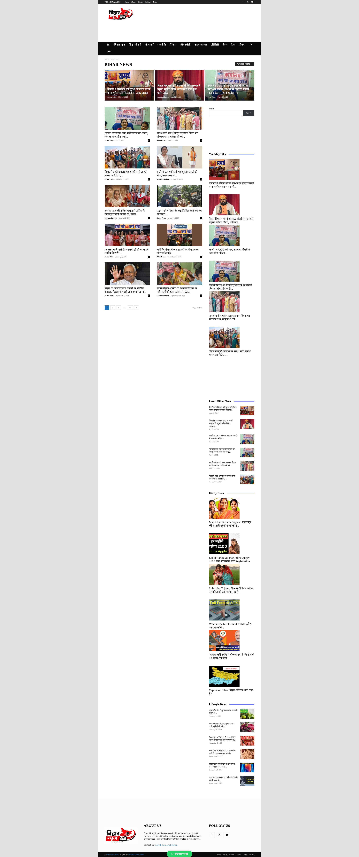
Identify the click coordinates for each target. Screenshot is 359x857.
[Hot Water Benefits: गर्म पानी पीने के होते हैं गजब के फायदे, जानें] (247, 781)
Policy (239, 854)
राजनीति (161, 44)
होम (108, 44)
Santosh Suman (163, 97)
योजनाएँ (149, 44)
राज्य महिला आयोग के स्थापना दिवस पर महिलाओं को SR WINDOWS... (177, 290)
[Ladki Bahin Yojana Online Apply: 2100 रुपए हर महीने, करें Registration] (231, 543)
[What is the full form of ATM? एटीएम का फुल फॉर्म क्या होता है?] (231, 609)
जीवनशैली (185, 44)
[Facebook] (243, 2)
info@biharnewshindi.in (166, 845)
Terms (155, 2)
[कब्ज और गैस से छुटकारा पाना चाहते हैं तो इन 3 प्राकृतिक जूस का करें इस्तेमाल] (247, 714)
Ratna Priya (111, 97)
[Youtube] (252, 2)
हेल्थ (225, 44)
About (133, 2)
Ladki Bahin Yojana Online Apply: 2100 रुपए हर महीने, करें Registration (229, 559)
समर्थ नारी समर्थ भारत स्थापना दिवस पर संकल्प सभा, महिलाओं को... (177, 134)
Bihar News (212, 97)
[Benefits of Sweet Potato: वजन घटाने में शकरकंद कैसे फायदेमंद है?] (247, 741)
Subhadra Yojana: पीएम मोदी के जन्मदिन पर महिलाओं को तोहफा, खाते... (231, 590)
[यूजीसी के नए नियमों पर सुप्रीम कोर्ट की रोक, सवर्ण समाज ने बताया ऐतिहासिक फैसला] (179, 157)
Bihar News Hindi (112, 854)
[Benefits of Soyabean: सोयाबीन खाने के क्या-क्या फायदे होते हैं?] (247, 754)
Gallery (251, 854)
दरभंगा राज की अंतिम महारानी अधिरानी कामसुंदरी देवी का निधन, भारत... (125, 212)
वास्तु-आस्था (200, 44)
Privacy (148, 2)
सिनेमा (173, 44)
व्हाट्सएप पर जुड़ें (181, 854)
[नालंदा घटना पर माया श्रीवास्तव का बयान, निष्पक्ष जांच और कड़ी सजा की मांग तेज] (127, 118)
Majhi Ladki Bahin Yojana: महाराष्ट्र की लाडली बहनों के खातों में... (230, 524)
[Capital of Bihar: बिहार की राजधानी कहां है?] (231, 676)
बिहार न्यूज (119, 44)
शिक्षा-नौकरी (135, 44)
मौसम (242, 44)
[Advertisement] (159, 30)
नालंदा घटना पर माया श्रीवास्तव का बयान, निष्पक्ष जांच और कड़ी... (126, 134)
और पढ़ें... (196, 839)
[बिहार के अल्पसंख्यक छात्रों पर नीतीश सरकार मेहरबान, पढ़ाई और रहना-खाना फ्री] (127, 273)
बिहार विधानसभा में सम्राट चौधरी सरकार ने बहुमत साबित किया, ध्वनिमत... (231, 220)
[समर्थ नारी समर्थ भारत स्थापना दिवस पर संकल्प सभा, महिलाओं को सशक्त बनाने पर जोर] (179, 118)
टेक (233, 44)
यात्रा (109, 51)
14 (130, 308)
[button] (251, 45)
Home (127, 2)
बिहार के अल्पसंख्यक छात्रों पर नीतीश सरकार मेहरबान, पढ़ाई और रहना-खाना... (125, 290)
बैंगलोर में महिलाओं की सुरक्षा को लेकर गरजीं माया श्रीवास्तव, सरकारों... (231, 185)
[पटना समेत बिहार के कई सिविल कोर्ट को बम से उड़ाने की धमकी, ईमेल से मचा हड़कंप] (179, 196)
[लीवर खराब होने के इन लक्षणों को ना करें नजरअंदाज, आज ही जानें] (247, 767)
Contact (140, 2)
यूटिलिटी (215, 44)
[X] (248, 2)
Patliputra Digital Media (136, 854)
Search (211, 109)
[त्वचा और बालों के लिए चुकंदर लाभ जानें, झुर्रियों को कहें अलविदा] (247, 727)
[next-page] (136, 307)
